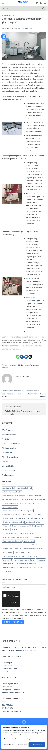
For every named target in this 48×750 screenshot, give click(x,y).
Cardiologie (6, 439)
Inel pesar (5, 530)
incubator (40, 526)
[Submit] (43, 8)
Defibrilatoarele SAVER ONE (30, 514)
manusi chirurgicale (8, 537)
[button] (3, 3)
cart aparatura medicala (10, 499)
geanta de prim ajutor (33, 522)
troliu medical (6, 571)
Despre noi (6, 671)
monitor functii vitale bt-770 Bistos (30, 545)
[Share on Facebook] (22, 357)
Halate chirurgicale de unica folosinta (22, 526)
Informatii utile (8, 466)
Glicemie (5, 526)
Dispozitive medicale (10, 457)
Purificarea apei (7, 552)
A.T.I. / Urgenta (8, 430)
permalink (5, 367)
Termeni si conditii (9, 647)
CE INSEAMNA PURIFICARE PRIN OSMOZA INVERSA (20, 503)
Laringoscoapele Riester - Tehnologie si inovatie (18, 533)
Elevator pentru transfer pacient (13, 522)
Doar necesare (22, 745)
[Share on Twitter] (26, 357)
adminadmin (27, 28)
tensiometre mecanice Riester (24, 560)
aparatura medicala (8, 488)
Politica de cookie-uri (9, 739)
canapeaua (30, 300)
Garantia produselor (10, 684)
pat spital (17, 549)
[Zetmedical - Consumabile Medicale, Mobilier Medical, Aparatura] (24, 3)
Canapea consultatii (34, 496)
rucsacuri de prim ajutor (23, 552)
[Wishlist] (37, 2)
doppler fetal (20, 518)
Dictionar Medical (9, 448)
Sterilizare (22, 556)
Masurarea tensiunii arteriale (12, 541)
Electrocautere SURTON (35, 518)
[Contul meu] (41, 2)
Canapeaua (30, 103)
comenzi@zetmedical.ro (11, 711)
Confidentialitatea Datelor (27, 647)
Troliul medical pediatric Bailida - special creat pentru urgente (22, 567)
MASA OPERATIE (36, 537)
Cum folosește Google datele (26, 739)
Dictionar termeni (9, 452)
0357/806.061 (7, 705)
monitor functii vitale (9, 545)
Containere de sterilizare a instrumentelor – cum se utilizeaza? (12, 394)
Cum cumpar (7, 662)
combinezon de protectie (10, 514)
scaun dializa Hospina (9, 556)
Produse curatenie (9, 475)
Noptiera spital (7, 549)
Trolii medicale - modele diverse (26, 564)
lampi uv (14, 530)
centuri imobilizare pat (9, 507)
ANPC (27, 650)
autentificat (19, 411)
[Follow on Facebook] (24, 722)
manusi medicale (22, 537)
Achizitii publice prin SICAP (13, 693)
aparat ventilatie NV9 (24, 488)
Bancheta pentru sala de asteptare (13, 496)
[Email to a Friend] (30, 357)
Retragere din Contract (11, 689)
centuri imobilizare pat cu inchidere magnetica (17, 511)
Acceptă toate (37, 745)
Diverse (5, 461)
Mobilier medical (8, 15)
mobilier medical (29, 541)
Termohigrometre (8, 564)
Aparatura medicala (9, 434)
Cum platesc (7, 665)
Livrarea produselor (9, 668)
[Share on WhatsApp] (18, 357)
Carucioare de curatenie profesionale (33, 499)
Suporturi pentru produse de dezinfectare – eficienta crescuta (35, 394)
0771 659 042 (7, 708)
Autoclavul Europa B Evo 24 (11, 492)
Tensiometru (41, 560)
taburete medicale (34, 556)
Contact (33, 650)
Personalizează (9, 745)
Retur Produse (7, 687)
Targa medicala (7, 560)
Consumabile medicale (11, 443)
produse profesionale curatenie (33, 549)
